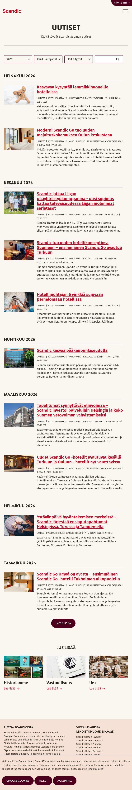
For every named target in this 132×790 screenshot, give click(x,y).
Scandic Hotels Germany (89, 751)
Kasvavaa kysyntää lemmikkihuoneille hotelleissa (72, 89)
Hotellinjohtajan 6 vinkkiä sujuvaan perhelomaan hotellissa (70, 297)
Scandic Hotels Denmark (89, 740)
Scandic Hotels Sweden (88, 736)
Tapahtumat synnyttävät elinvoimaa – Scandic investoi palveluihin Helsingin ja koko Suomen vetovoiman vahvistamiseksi (80, 410)
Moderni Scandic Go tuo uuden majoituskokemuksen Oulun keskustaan (74, 132)
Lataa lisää (63, 623)
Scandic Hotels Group (88, 754)
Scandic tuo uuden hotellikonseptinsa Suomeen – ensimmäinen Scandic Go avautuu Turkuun (79, 247)
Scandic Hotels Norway (88, 744)
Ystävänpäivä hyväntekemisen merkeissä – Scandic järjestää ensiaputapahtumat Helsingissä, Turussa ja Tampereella (77, 522)
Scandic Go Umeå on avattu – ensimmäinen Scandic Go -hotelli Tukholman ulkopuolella (78, 576)
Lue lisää (9, 688)
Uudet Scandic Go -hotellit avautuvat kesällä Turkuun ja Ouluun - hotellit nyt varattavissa (79, 460)
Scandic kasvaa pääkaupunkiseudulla (72, 350)
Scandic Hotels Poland (88, 747)
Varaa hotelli (120, 3)
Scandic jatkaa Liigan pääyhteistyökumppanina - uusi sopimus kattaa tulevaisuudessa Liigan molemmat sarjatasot (75, 201)
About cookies (96, 769)
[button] (125, 11)
